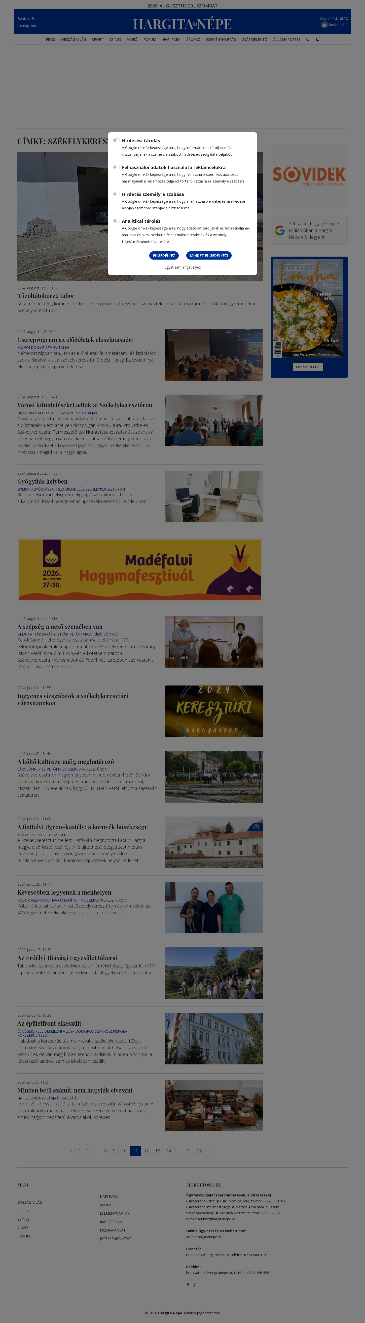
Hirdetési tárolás (141, 140)
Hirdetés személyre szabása (153, 194)
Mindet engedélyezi (209, 255)
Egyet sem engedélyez (183, 267)
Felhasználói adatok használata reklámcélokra (174, 167)
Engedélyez (164, 255)
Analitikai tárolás (141, 221)
